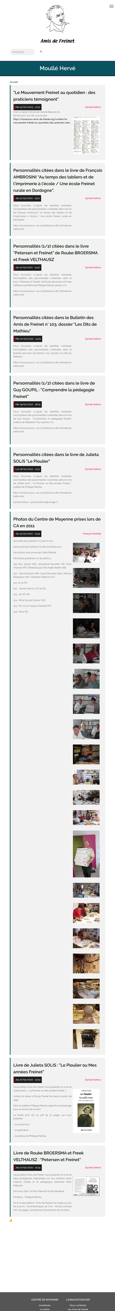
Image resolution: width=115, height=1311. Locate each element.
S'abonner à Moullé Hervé (11, 1221)
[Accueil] (57, 41)
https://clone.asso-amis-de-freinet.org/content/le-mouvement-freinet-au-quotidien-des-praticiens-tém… (42, 121)
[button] (86, 135)
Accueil (14, 82)
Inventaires (44, 1305)
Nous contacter (78, 1305)
